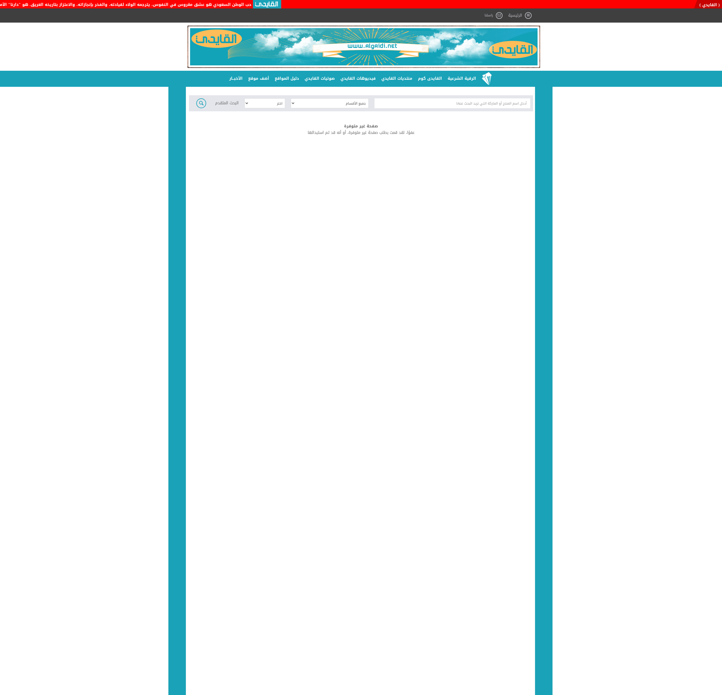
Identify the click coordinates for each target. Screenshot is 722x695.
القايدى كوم (430, 78)
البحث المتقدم (227, 103)
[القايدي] (364, 47)
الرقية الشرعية (462, 78)
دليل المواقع (287, 78)
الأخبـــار (236, 78)
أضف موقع (258, 78)
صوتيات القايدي (320, 78)
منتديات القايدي (396, 78)
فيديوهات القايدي (358, 78)
